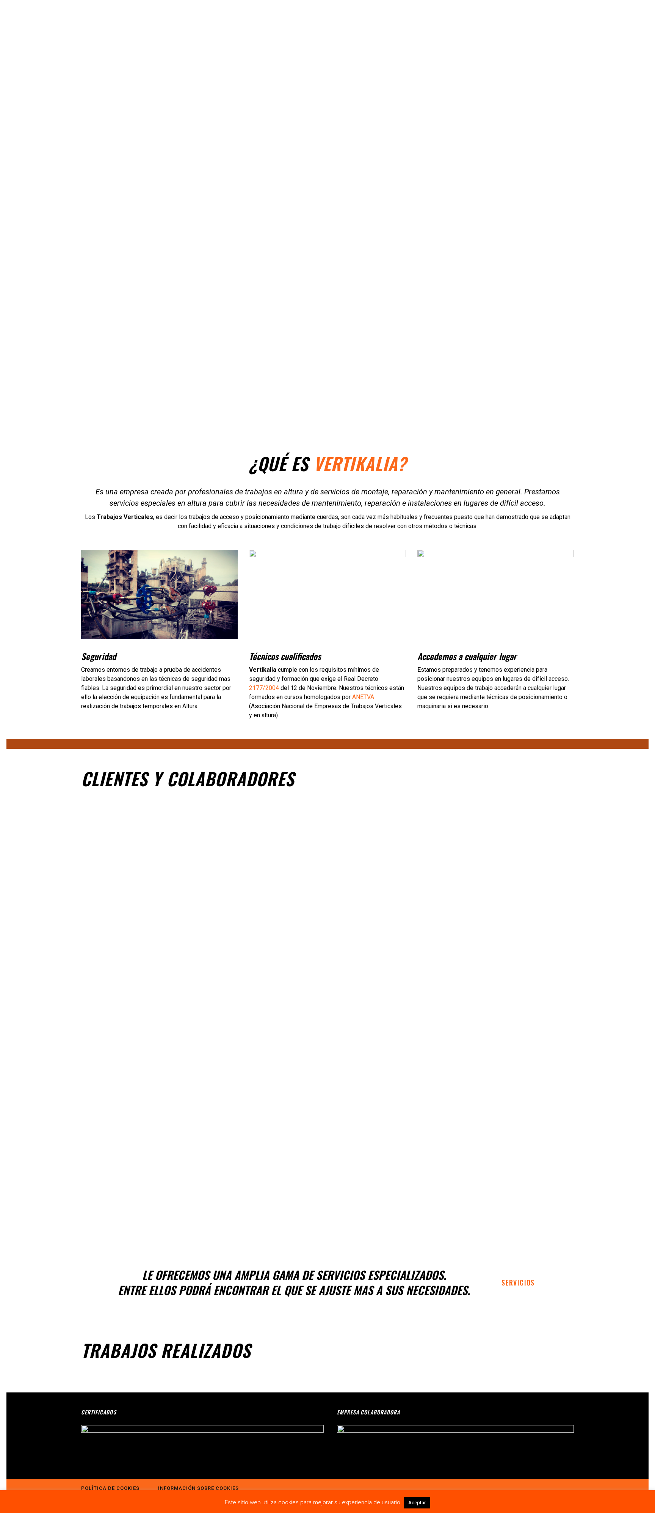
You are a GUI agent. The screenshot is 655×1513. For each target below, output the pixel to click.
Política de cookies (110, 1488)
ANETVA (363, 697)
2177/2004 (264, 687)
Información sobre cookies (198, 1488)
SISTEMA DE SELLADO (287, 1390)
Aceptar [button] (417, 1502)
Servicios (517, 1282)
